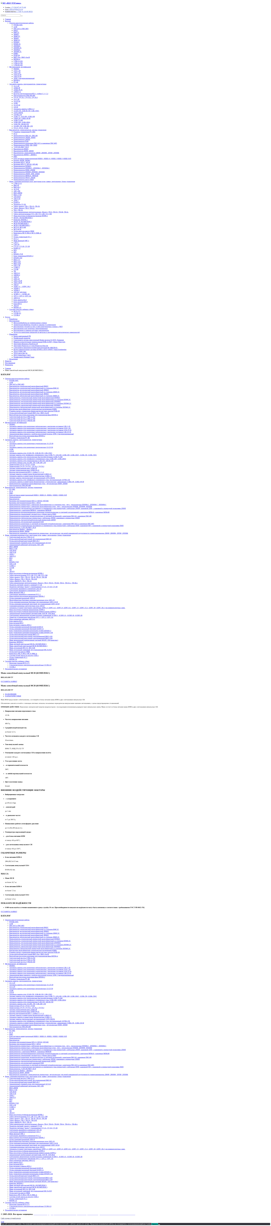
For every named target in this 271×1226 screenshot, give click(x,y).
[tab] (11, 694)
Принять (154, 1224)
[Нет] (159, 1224)
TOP (2, 1222)
